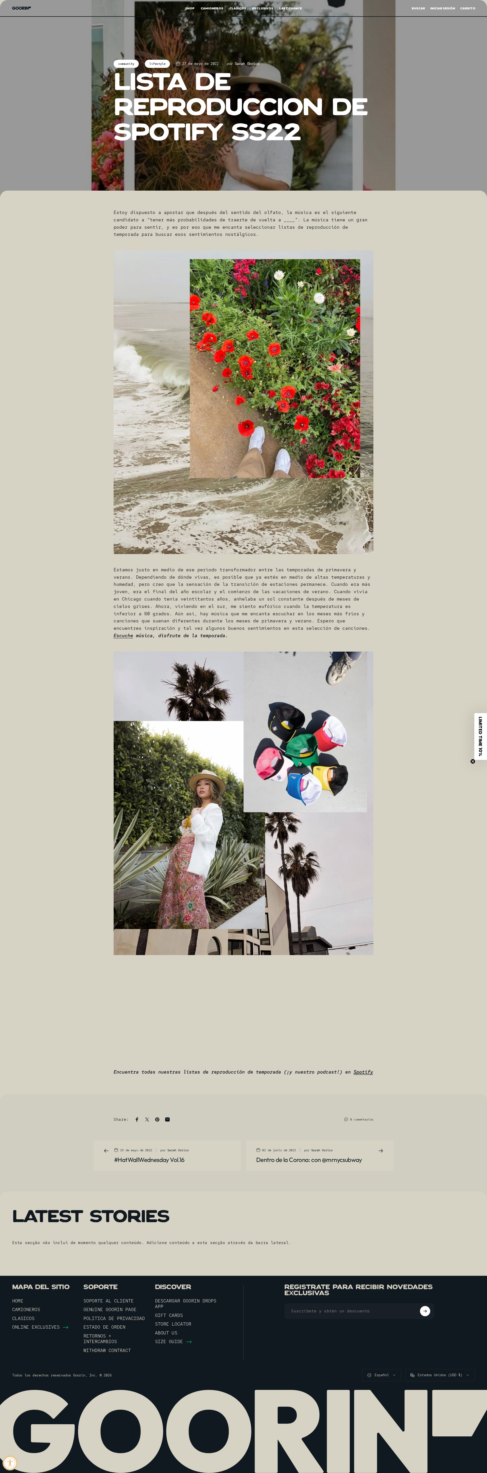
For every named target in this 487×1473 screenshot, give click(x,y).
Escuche (123, 635)
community (126, 64)
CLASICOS (23, 1318)
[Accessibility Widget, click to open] (10, 1462)
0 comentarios (361, 1119)
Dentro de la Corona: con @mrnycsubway (309, 1159)
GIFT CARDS (169, 1315)
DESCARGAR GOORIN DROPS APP (185, 1304)
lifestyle (157, 64)
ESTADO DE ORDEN (104, 1327)
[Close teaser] (472, 761)
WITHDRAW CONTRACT (107, 1350)
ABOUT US (166, 1333)
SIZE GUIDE (169, 1341)
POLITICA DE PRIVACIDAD (114, 1318)
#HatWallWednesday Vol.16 (149, 1159)
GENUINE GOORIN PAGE (109, 1309)
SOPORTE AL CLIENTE (108, 1301)
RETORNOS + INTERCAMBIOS (100, 1339)
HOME (17, 1301)
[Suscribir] (425, 1311)
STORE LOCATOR (173, 1324)
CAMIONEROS (26, 1309)
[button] (480, 736)
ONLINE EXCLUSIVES (36, 1327)
